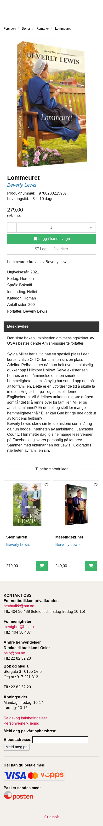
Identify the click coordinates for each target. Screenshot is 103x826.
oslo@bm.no (14, 653)
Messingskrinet (69, 537)
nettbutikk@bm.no (19, 606)
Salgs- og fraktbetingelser (25, 718)
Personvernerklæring (21, 723)
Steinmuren (16, 537)
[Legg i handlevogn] (42, 566)
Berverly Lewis (67, 545)
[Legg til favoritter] (46, 485)
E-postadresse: (17, 740)
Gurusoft (51, 817)
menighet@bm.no (19, 627)
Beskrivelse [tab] (18, 326)
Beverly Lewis (21, 185)
